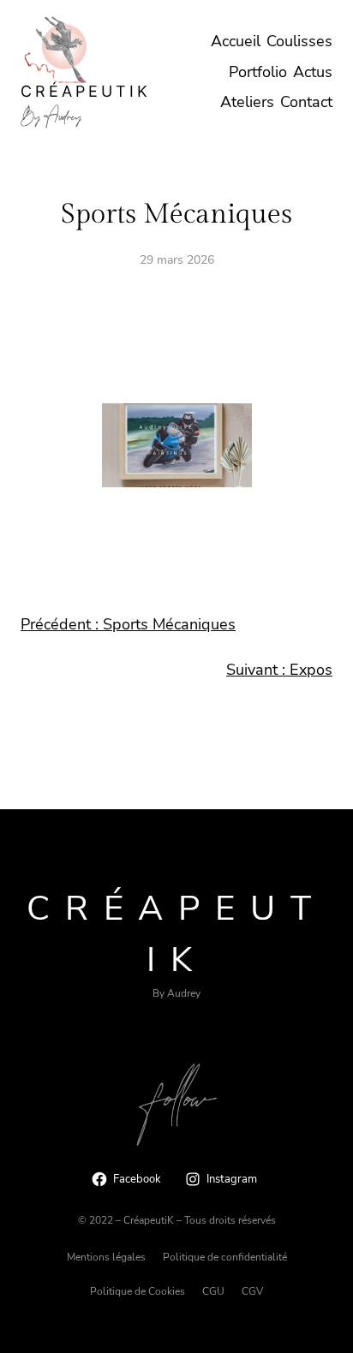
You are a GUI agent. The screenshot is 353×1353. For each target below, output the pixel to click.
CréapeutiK (86, 91)
